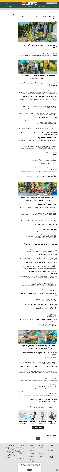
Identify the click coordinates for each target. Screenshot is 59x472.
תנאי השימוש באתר (31, 456)
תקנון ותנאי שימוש (50, 450)
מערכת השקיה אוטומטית (49, 293)
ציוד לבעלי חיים (41, 453)
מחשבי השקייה (52, 262)
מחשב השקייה (52, 45)
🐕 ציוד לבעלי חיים (29, 6)
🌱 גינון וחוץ (54, 6)
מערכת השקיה (39, 117)
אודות (52, 447)
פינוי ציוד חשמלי (32, 459)
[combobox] (51, 3)
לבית (43, 452)
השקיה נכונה (50, 12)
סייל (43, 457)
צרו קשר (33, 447)
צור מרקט (51, 445)
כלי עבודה (42, 450)
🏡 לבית (34, 6)
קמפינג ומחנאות (41, 456)
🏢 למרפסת (38, 6)
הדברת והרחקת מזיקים (40, 449)
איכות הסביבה (51, 453)
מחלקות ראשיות (41, 445)
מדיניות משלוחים (31, 453)
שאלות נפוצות (32, 450)
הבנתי (29, 469)
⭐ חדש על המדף (5, 6)
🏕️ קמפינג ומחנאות (16, 6)
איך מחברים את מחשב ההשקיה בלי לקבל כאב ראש (41, 132)
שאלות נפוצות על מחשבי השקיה (47, 366)
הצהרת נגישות (51, 452)
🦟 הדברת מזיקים (48, 6)
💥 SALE (10, 6)
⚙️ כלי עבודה (43, 6)
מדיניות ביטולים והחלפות (30, 452)
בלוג (52, 449)
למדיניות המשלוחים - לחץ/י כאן (10, 457)
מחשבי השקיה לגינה (51, 83)
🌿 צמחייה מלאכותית (23, 6)
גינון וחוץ (55, 12)
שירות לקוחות (32, 445)
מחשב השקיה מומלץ (26, 319)
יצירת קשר (22, 445)
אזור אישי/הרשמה (31, 449)
